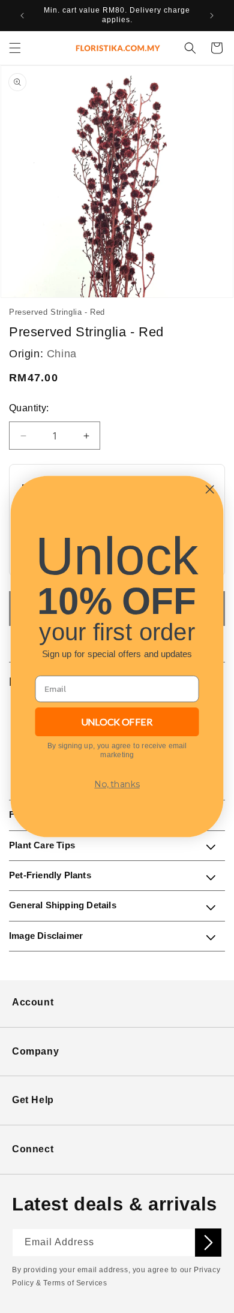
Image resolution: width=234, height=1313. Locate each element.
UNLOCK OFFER (117, 722)
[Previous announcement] (22, 15)
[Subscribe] (208, 1242)
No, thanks (116, 784)
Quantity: (29, 408)
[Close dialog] (209, 489)
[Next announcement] (212, 15)
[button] (15, 48)
